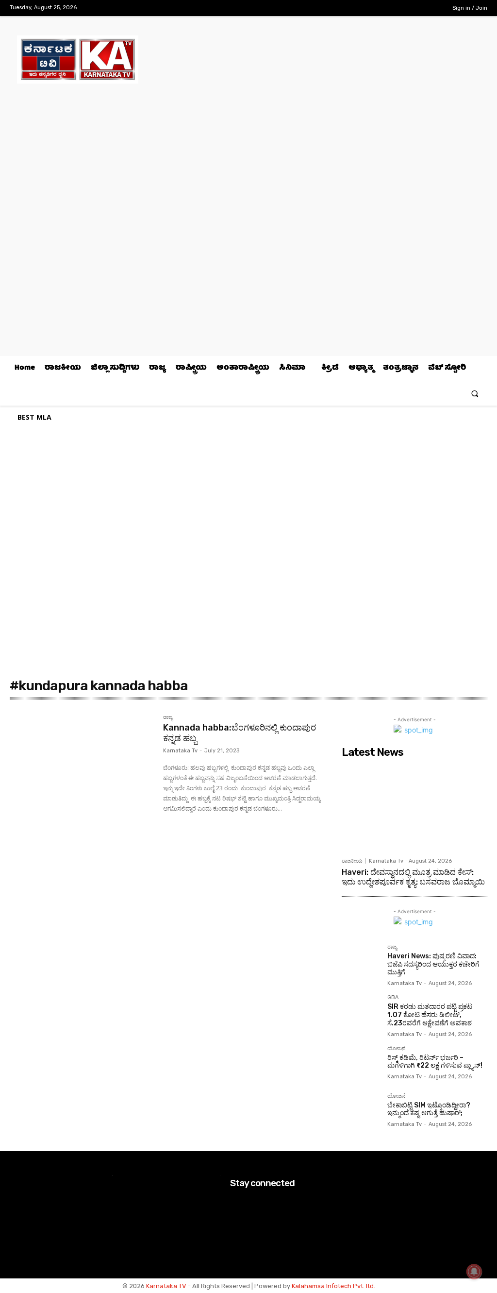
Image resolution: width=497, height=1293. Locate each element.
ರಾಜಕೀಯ (352, 861)
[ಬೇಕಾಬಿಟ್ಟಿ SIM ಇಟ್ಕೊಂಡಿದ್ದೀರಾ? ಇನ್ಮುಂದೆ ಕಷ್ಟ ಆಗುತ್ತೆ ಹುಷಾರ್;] (361, 1112)
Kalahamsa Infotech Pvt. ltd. (333, 1286)
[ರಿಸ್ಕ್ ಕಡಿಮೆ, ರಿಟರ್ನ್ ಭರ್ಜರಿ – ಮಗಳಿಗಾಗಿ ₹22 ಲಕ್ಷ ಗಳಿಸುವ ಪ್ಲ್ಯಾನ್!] (361, 1065)
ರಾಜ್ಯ (168, 717)
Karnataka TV (166, 1286)
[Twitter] (416, 8)
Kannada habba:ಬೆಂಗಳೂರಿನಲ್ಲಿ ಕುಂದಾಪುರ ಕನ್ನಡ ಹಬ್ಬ (239, 733)
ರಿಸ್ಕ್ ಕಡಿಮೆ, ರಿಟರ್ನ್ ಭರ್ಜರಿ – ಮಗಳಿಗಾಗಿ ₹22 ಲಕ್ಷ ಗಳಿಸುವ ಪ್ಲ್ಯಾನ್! (434, 1062)
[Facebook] (385, 8)
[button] (475, 393)
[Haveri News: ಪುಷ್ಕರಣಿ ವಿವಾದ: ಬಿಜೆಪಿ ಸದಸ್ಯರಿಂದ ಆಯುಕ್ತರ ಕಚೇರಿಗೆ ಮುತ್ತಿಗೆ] (361, 963)
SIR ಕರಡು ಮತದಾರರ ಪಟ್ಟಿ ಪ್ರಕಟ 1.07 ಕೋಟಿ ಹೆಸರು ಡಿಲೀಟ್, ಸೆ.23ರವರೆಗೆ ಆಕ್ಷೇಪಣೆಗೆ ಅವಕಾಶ (429, 1015)
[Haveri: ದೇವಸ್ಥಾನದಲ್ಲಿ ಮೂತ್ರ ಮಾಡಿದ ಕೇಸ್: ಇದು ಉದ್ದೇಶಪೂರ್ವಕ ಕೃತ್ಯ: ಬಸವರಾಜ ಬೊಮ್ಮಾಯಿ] (414, 807)
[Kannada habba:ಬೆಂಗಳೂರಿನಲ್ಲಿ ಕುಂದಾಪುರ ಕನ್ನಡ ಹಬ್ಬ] (81, 762)
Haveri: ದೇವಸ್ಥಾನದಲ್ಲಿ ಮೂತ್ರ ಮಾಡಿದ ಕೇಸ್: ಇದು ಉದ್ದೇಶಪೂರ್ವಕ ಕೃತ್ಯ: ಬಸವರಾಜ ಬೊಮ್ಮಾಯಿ (413, 877)
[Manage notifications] (474, 1271)
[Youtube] (431, 8)
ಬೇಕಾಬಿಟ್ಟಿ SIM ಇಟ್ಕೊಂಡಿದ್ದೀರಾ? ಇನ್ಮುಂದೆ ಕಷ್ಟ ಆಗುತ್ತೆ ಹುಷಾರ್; (428, 1109)
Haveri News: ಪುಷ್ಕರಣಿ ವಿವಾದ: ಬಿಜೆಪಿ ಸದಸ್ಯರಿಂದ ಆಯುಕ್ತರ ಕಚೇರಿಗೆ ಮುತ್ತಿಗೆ (433, 964)
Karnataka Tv (180, 751)
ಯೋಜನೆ (396, 1049)
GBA (392, 998)
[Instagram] (400, 8)
